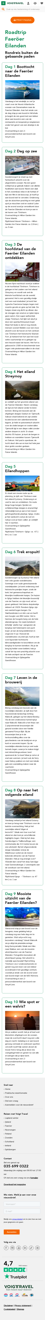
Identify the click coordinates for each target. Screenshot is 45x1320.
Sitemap (20, 1309)
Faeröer (8, 1126)
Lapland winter (11, 1118)
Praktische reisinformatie (16, 1093)
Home (7, 1089)
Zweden (8, 1137)
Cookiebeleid (9, 1309)
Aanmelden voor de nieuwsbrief (19, 1105)
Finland (8, 1133)
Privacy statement (22, 1305)
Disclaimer (8, 1305)
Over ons (9, 1097)
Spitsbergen (10, 1149)
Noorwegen (10, 1129)
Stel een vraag (11, 1101)
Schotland (9, 1141)
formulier (34, 1177)
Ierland (8, 1145)
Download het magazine (15, 1184)
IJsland (8, 1122)
